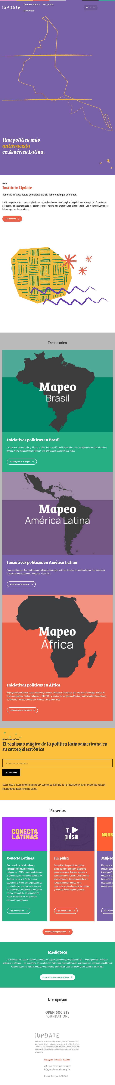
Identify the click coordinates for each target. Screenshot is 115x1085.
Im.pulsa (61, 858)
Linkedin (58, 1059)
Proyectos (48, 4)
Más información (17, 910)
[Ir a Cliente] (57, 1014)
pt (91, 7)
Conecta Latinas (20, 858)
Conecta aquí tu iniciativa (21, 710)
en (94, 7)
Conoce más (10, 218)
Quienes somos (32, 4)
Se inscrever (11, 772)
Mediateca (29, 10)
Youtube (66, 1059)
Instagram (48, 1059)
